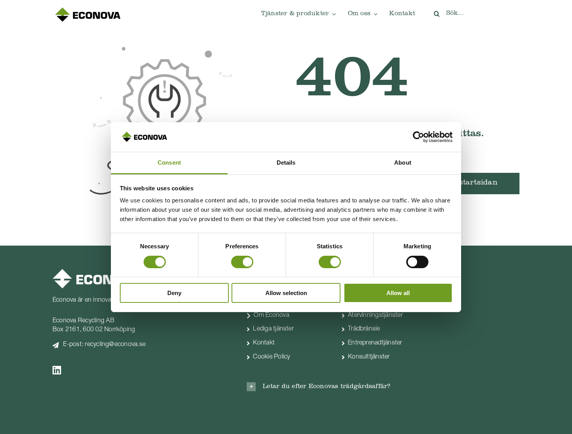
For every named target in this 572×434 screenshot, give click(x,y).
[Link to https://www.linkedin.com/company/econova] (138, 370)
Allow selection (286, 293)
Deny (174, 293)
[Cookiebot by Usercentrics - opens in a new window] (418, 137)
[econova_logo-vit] (96, 272)
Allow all (398, 293)
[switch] (242, 262)
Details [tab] (286, 162)
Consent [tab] (169, 162)
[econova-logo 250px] (88, 9)
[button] (334, 386)
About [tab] (402, 162)
